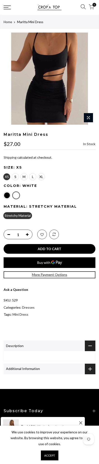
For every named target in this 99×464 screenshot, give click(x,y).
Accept (49, 455)
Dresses (28, 307)
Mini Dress (20, 314)
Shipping (10, 157)
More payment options (49, 275)
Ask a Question (16, 289)
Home (8, 22)
